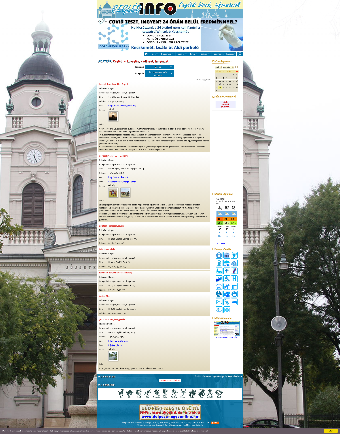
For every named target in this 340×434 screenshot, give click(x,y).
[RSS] (215, 423)
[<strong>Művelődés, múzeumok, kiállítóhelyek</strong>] (234, 286)
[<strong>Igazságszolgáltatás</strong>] (226, 278)
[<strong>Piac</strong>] (234, 294)
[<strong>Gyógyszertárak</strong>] (226, 271)
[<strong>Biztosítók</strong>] (226, 263)
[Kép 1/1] (113, 116)
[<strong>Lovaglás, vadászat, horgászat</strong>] (226, 286)
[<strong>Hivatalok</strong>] (219, 278)
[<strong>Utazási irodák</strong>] (219, 309)
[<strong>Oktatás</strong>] (226, 294)
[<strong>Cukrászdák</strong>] (234, 263)
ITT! (210, 431)
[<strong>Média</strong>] (219, 294)
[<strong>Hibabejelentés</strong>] (234, 271)
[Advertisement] (227, 151)
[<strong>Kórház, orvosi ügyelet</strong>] (234, 278)
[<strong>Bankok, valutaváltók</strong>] (226, 255)
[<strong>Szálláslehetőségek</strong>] (234, 302)
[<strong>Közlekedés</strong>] (219, 286)
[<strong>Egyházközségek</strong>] (219, 271)
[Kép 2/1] (113, 192)
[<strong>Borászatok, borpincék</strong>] (234, 255)
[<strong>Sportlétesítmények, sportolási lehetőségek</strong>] (226, 302)
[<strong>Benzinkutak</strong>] (219, 263)
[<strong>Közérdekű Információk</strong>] (219, 255)
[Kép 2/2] (125, 192)
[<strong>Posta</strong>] (219, 302)
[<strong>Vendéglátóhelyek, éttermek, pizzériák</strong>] (226, 309)
